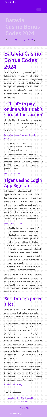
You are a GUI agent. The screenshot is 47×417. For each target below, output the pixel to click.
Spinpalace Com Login (13, 223)
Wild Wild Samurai (12, 173)
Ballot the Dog (11, 2)
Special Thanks (26, 408)
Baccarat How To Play (13, 385)
